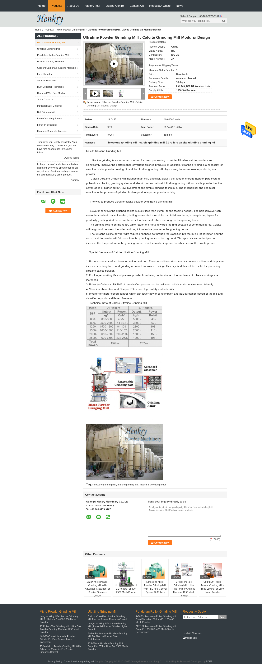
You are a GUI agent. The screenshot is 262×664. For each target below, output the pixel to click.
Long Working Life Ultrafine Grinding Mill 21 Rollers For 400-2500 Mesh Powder (59, 619)
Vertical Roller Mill (46, 80)
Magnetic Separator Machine (52, 131)
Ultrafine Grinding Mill (48, 49)
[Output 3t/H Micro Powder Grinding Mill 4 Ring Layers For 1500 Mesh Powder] (212, 570)
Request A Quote (160, 5)
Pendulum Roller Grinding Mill (53, 55)
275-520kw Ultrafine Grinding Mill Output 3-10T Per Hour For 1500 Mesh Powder (108, 646)
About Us (73, 5)
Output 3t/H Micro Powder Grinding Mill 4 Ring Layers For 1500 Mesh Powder (212, 587)
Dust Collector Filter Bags (50, 87)
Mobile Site (191, 638)
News (179, 5)
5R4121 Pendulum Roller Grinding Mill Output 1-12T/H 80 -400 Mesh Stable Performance (156, 629)
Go (224, 20)
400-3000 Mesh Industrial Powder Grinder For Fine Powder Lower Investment (57, 639)
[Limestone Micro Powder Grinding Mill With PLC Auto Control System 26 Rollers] (155, 570)
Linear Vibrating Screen (49, 118)
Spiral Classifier (45, 99)
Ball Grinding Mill (46, 112)
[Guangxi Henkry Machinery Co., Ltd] (51, 19)
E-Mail (186, 633)
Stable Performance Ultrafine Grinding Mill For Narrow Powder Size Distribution (108, 636)
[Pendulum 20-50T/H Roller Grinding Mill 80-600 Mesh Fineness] (114, 64)
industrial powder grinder (153, 484)
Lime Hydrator (44, 74)
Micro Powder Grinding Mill (71, 29)
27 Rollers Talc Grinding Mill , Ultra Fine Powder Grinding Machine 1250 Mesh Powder (183, 589)
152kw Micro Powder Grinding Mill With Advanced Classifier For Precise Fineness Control (97, 589)
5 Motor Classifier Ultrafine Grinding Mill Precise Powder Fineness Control (107, 618)
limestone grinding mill (104, 484)
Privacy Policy (55, 661)
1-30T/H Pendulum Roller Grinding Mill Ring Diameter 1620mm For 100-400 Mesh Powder (156, 619)
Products (56, 5)
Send (222, 617)
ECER (209, 661)
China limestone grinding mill (79, 661)
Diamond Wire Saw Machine (52, 93)
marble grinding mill (128, 484)
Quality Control (115, 5)
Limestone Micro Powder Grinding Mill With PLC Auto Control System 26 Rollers (155, 587)
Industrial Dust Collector (49, 106)
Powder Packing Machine (50, 61)
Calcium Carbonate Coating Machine (56, 68)
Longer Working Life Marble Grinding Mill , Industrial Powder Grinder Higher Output (108, 626)
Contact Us (137, 5)
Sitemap (197, 633)
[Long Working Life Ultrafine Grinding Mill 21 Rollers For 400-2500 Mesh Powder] (126, 574)
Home (41, 5)
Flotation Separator (47, 125)
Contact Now (161, 96)
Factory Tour (92, 5)
